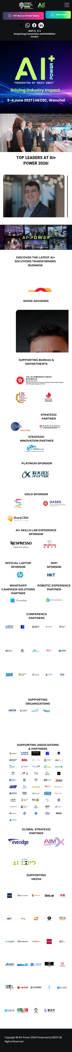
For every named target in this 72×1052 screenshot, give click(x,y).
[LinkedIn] (41, 25)
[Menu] (66, 5)
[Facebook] (34, 25)
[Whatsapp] (27, 25)
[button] (66, 148)
